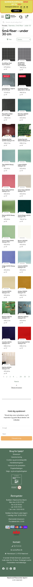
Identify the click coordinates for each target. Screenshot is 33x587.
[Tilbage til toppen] (16, 385)
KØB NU (16, 11)
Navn (2, 431)
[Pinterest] (10, 568)
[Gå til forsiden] (10, 17)
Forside (4, 26)
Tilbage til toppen (16, 388)
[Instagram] (7, 568)
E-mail (3, 425)
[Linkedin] (14, 568)
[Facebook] (3, 568)
